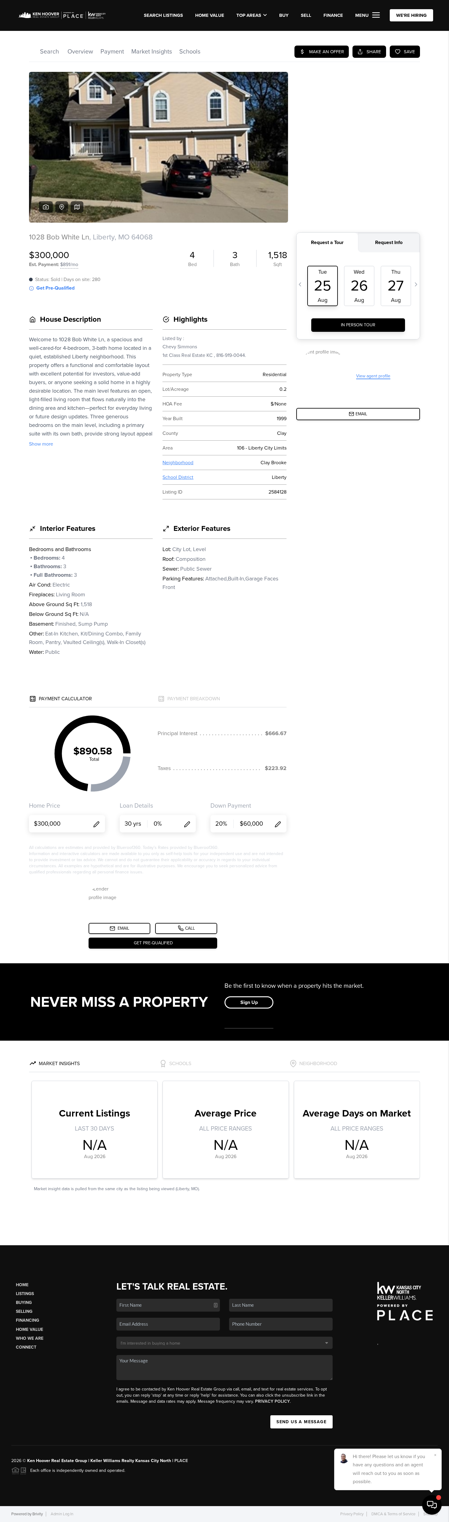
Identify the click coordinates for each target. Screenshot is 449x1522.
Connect (26, 1347)
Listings (25, 1293)
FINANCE (333, 15)
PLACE (181, 1460)
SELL (306, 15)
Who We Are (29, 1338)
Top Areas (248, 15)
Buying (24, 1302)
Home (22, 1284)
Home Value (209, 15)
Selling (24, 1311)
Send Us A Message (301, 1421)
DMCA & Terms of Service (393, 1514)
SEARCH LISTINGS (163, 15)
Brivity (37, 1514)
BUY (284, 15)
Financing (27, 1320)
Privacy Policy (272, 1401)
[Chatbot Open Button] (432, 1505)
